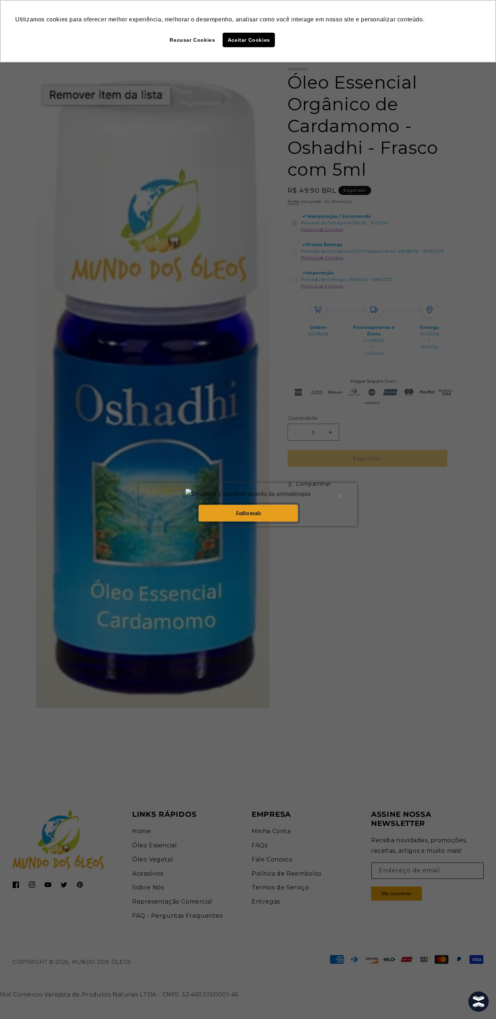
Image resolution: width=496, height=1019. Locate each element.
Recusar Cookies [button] (192, 40)
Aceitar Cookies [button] (249, 40)
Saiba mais (248, 512)
